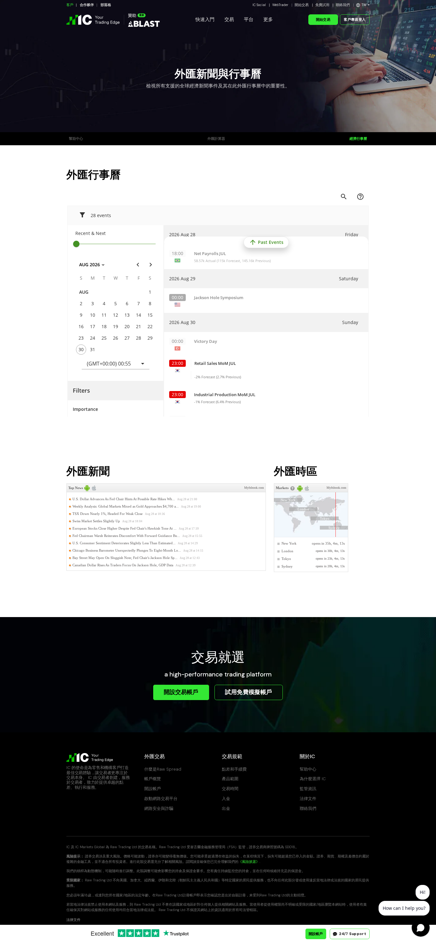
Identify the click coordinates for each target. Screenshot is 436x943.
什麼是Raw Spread (162, 769)
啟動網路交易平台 (160, 798)
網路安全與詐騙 (158, 808)
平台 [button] (248, 19)
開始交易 (302, 5)
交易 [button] (229, 19)
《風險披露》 (248, 861)
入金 (226, 798)
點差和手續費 (234, 769)
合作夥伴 (87, 5)
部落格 (106, 5)
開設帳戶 (152, 788)
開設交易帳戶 (181, 692)
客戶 (69, 5)
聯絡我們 (343, 5)
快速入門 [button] (204, 19)
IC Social (259, 5)
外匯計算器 (216, 138)
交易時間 (230, 788)
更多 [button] (268, 19)
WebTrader (280, 5)
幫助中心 (76, 138)
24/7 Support (352, 934)
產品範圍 (230, 778)
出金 (226, 808)
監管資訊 (308, 788)
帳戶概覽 (152, 778)
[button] (363, 5)
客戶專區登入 (354, 20)
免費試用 (322, 5)
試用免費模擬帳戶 (248, 692)
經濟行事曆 (358, 138)
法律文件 (308, 798)
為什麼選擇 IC (313, 778)
